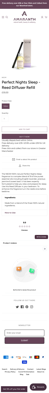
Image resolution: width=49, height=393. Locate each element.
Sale (27, 374)
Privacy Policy (10, 372)
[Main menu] (3, 17)
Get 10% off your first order (14, 389)
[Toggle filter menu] (45, 249)
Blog (21, 374)
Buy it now (24, 137)
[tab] (24, 198)
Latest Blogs (41, 369)
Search (4, 369)
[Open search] (7, 17)
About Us (40, 372)
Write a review (41, 237)
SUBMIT (24, 341)
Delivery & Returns (17, 369)
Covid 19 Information (26, 372)
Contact (30, 369)
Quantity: (5, 113)
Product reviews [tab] (10, 243)
